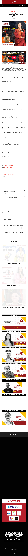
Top (14, 553)
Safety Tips (6, 234)
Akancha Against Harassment (17, 225)
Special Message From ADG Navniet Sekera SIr (14, 307)
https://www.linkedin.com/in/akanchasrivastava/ (9, 181)
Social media (15, 234)
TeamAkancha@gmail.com (8, 167)
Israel (21, 232)
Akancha (6, 225)
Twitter (21, 234)
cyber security (7, 230)
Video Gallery (14, 11)
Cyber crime (9, 227)
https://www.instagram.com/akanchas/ (8, 174)
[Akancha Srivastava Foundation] (14, 2)
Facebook (15, 230)
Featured (22, 230)
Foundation (7, 232)
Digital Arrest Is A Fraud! (14, 263)
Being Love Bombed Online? (14, 285)
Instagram (15, 232)
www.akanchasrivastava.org (9, 165)
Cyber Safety (18, 227)
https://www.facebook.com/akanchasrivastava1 (9, 178)
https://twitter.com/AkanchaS (6, 170)
